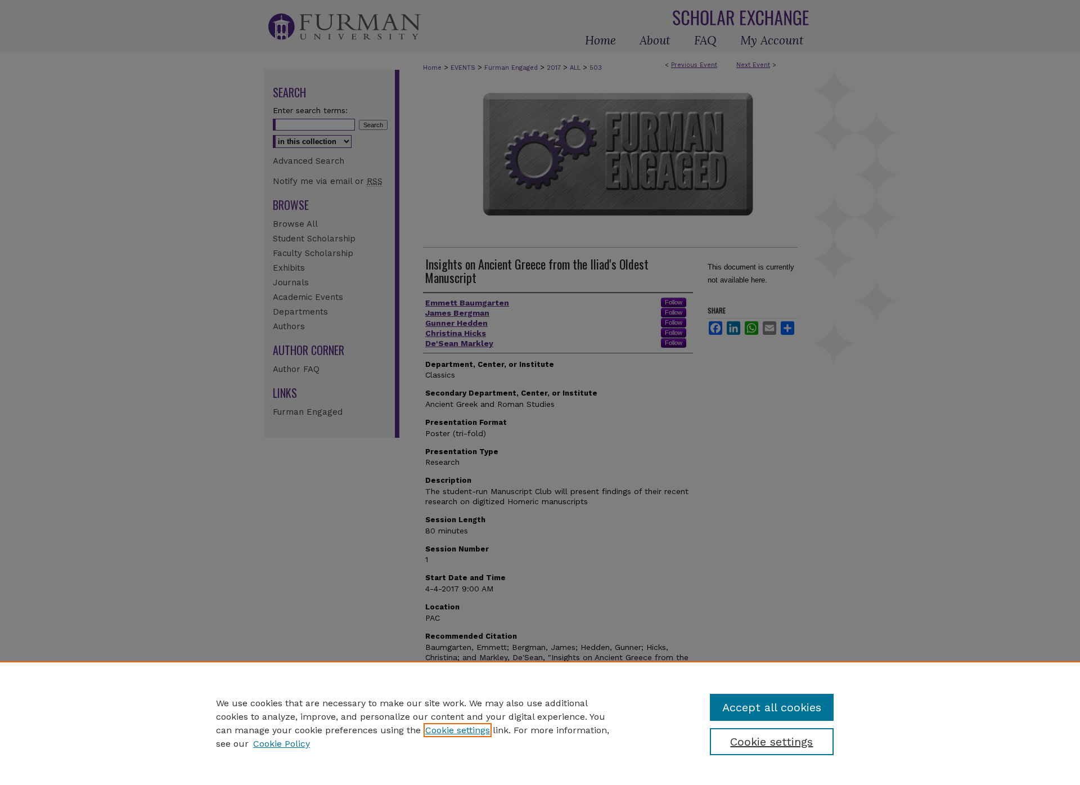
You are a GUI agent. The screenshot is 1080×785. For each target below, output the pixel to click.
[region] (540, 723)
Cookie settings (457, 730)
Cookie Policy (281, 743)
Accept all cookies (771, 707)
